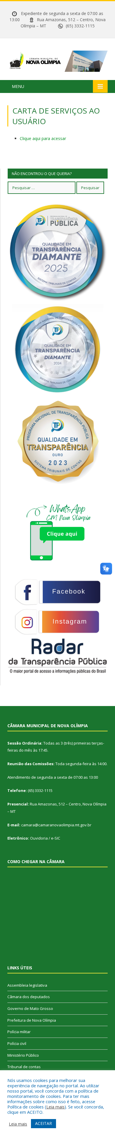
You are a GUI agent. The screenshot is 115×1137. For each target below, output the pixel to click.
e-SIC (55, 838)
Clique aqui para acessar (43, 138)
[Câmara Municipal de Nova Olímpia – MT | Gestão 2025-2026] (57, 60)
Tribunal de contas (24, 1066)
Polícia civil (16, 1043)
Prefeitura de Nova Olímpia (31, 1020)
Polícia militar (19, 1031)
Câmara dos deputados (28, 996)
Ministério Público (23, 1055)
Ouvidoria (39, 838)
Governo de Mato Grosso (30, 1008)
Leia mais (55, 1106)
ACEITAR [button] (43, 1123)
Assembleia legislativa (27, 985)
